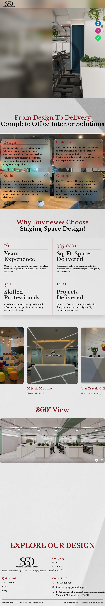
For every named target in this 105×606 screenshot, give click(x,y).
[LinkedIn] (98, 23)
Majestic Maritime (39, 388)
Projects (6, 586)
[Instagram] (98, 31)
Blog (4, 590)
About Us (57, 566)
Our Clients (8, 582)
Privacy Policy (70, 603)
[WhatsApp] (98, 38)
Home (55, 562)
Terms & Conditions (92, 603)
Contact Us (58, 570)
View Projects (16, 78)
